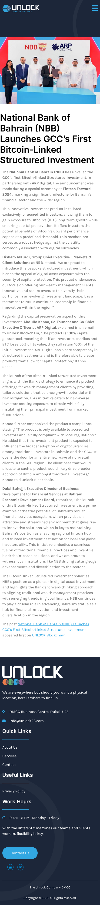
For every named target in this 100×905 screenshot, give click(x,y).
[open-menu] (95, 8)
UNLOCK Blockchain (49, 635)
